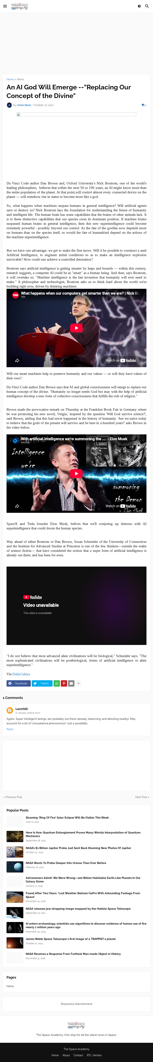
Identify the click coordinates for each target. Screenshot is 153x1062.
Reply (10, 729)
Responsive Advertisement (76, 1003)
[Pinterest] (64, 683)
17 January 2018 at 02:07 (27, 713)
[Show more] (78, 683)
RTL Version (94, 1055)
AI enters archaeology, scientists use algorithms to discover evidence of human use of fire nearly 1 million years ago (86, 925)
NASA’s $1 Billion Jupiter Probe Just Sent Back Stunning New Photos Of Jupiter (78, 848)
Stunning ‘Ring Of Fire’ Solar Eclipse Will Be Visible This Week (67, 817)
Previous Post (14, 797)
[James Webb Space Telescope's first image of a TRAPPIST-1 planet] (15, 943)
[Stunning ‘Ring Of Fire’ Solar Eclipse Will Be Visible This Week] (15, 821)
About (66, 1055)
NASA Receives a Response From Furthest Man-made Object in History (73, 954)
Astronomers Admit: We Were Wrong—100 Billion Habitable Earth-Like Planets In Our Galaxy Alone (83, 879)
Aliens (20, 79)
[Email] (71, 683)
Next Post (141, 797)
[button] (5, 6)
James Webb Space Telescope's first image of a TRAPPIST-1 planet (71, 939)
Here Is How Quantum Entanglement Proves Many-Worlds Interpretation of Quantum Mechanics (83, 834)
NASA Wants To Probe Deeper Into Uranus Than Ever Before (66, 863)
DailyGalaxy (21, 674)
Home (10, 79)
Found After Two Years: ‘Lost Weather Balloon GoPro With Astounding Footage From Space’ (83, 895)
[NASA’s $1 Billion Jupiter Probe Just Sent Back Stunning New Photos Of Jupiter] (15, 852)
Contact (78, 1055)
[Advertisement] (76, 43)
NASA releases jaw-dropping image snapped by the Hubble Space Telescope (78, 908)
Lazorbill (21, 709)
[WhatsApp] (57, 683)
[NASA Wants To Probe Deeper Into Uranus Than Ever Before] (15, 867)
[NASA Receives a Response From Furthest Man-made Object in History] (15, 957)
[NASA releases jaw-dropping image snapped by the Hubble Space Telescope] (15, 912)
